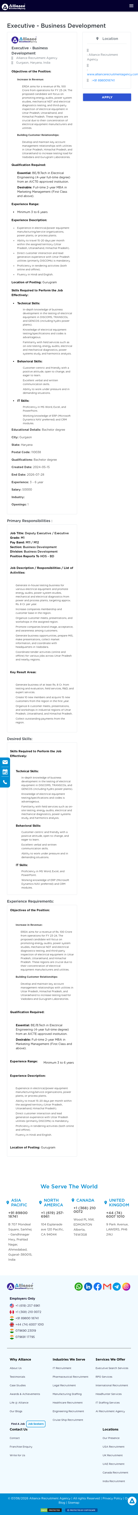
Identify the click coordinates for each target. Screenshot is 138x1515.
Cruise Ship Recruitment (68, 1419)
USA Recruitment (114, 1446)
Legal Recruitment (64, 1385)
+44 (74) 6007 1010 (115, 1214)
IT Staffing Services (108, 1402)
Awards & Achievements (25, 1394)
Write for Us (17, 1455)
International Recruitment (112, 1385)
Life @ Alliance (19, 1402)
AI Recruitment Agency (110, 1411)
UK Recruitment (113, 1455)
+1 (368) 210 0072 (84, 1209)
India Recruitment (114, 1481)
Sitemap (73, 1502)
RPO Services (104, 1376)
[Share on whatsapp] (78, 1287)
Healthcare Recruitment (68, 1402)
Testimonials (17, 1376)
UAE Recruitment (114, 1464)
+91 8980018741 (103, 80)
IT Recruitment (62, 1368)
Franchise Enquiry (21, 1446)
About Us (16, 1368)
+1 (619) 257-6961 (52, 1214)
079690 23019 (25, 1330)
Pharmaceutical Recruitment (70, 1376)
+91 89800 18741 (17, 1214)
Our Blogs (16, 1411)
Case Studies (18, 1385)
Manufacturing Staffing (67, 1394)
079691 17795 (25, 1337)
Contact (15, 1438)
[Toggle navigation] (131, 5)
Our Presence (111, 1438)
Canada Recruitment (115, 1472)
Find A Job (18, 1423)
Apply (107, 97)
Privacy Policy (112, 1498)
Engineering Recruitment (68, 1411)
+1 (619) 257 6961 (27, 1305)
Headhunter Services (109, 1394)
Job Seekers (36, 1423)
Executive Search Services (112, 1368)
